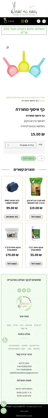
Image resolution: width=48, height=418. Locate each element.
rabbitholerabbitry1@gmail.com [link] (24, 372)
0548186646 (26, 369)
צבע (40, 144)
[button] (5, 340)
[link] (24, 9)
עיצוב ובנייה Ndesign (24, 415)
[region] (24, 100)
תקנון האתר (24, 411)
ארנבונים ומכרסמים (24, 97)
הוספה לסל (28, 158)
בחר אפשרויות (12, 216)
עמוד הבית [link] (40, 97)
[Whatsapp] (19, 290)
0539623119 (26, 366)
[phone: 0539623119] (4, 404)
